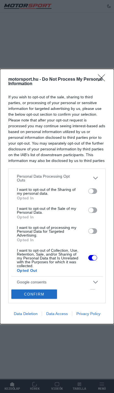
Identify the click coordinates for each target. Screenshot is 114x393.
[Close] (103, 79)
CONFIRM (34, 294)
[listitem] (57, 178)
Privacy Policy (88, 313)
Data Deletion (26, 313)
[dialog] (57, 196)
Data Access (57, 313)
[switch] (92, 191)
